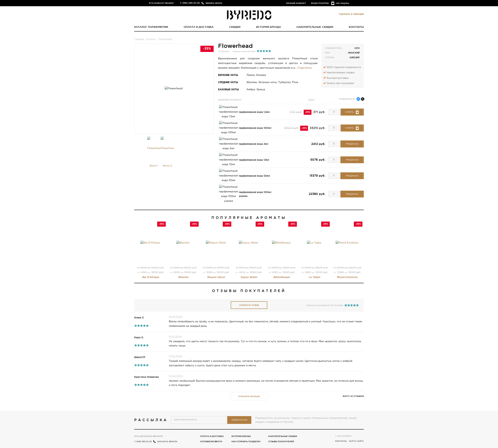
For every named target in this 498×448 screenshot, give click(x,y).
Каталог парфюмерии (151, 26)
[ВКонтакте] (358, 99)
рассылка (151, 420)
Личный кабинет (296, 3)
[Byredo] (249, 14)
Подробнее (304, 68)
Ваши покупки (320, 3)
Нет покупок (342, 3)
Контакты (356, 26)
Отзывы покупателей (281, 441)
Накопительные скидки (314, 26)
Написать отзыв (249, 305)
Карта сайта (356, 441)
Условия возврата (211, 441)
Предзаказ (352, 144)
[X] (362, 99)
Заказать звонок (213, 3)
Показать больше (249, 396)
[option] (154, 156)
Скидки (234, 26)
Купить (349, 112)
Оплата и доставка (199, 26)
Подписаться (239, 420)
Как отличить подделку (245, 441)
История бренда (268, 26)
